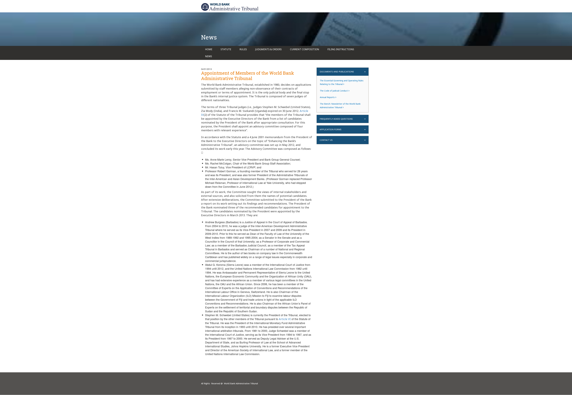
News (208, 56)
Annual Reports (327, 97)
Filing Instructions (340, 49)
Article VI (285, 319)
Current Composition (304, 49)
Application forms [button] (330, 129)
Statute (226, 49)
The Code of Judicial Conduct (334, 90)
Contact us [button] (326, 140)
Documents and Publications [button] (337, 71)
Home (208, 49)
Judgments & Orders (268, 49)
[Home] (229, 7)
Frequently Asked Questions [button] (336, 118)
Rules (243, 49)
